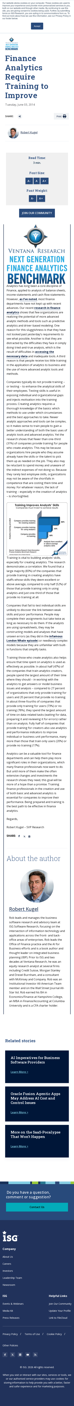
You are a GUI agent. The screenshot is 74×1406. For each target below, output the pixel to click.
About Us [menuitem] (8, 1256)
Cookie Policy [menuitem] (54, 1334)
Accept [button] (37, 26)
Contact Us (37, 1207)
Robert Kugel (23, 909)
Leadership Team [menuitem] (12, 1277)
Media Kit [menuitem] (8, 1310)
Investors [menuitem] (8, 1270)
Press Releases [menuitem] (11, 1317)
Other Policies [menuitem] (10, 1345)
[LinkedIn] (30, 836)
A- (29, 181)
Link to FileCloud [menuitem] (58, 1317)
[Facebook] (20, 836)
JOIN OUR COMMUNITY (37, 213)
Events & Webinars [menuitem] (13, 1303)
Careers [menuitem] (7, 1263)
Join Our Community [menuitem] (60, 1303)
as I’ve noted (28, 299)
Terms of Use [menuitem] (32, 1334)
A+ (44, 181)
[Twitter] (25, 836)
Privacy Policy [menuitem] (10, 1334)
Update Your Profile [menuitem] (60, 1310)
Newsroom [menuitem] (9, 1284)
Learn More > (19, 1072)
